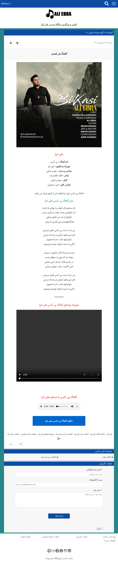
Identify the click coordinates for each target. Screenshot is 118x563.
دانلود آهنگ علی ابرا (97, 434)
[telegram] (49, 551)
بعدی (11, 443)
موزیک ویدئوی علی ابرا (46, 434)
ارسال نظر (59, 515)
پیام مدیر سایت (109, 536)
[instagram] (69, 551)
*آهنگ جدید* (110, 540)
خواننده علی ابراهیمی (28, 434)
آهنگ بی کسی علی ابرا (64, 434)
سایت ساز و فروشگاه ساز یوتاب (59, 558)
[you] (61, 551)
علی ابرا (109, 434)
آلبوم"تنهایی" (25, 536)
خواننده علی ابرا (13, 434)
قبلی (20, 443)
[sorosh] (57, 551)
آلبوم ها (108, 32)
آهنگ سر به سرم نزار (48, 457)
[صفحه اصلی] (59, 14)
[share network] (59, 438)
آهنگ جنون (106, 457)
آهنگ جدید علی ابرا (81, 434)
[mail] (65, 551)
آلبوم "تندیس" (81, 536)
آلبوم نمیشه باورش (95, 32)
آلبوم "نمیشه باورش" (50, 536)
